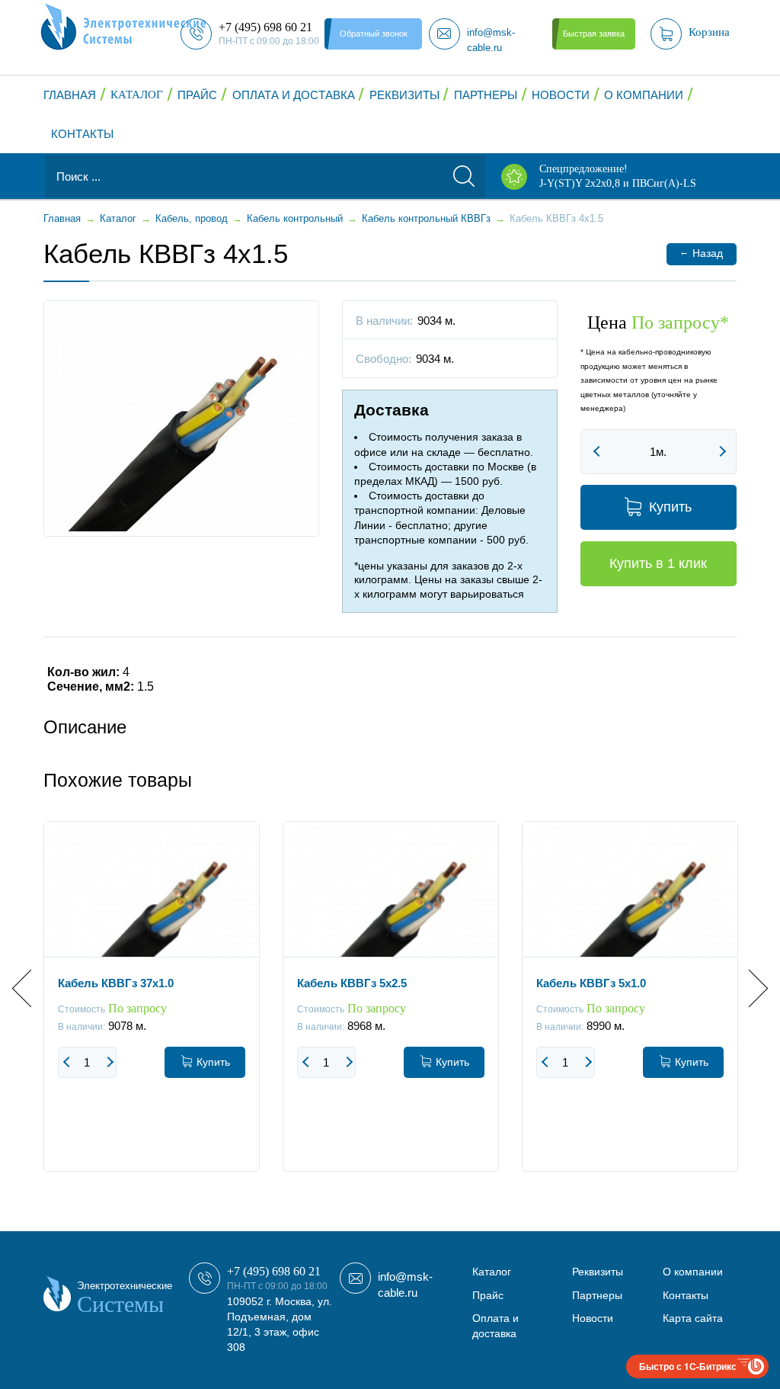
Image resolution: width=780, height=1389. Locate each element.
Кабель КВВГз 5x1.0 (591, 983)
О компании (643, 94)
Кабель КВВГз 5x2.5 (352, 983)
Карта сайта (693, 1318)
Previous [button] (31, 987)
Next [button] (749, 987)
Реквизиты (404, 94)
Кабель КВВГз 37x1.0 (116, 983)
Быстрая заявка (594, 33)
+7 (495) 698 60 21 (274, 1271)
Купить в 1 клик (658, 563)
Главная (69, 94)
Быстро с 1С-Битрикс (688, 1366)
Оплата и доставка (293, 94)
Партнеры (485, 94)
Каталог (136, 94)
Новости (561, 94)
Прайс (197, 94)
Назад (701, 252)
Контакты (82, 133)
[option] (151, 1008)
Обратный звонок (374, 33)
